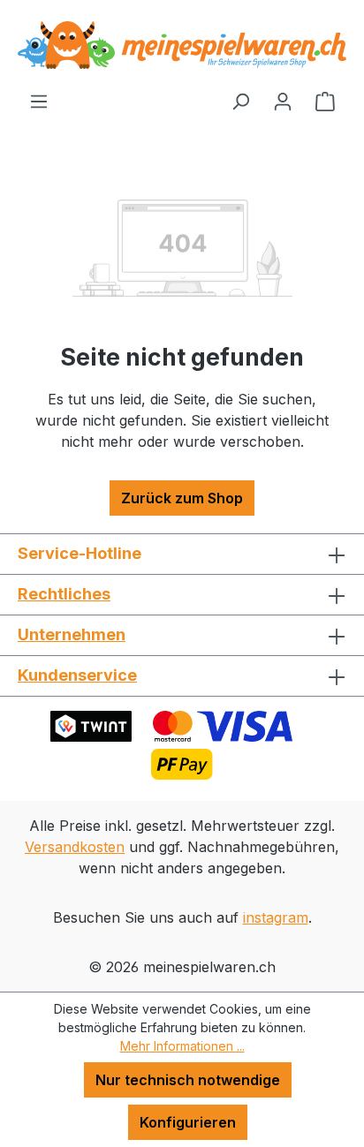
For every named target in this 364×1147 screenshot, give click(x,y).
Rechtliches (64, 594)
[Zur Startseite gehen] (182, 45)
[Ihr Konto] (283, 100)
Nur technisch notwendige (187, 1080)
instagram (275, 917)
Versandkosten (75, 847)
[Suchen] (240, 100)
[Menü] (39, 100)
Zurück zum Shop (182, 498)
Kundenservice (77, 675)
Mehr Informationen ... (182, 1045)
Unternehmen (71, 634)
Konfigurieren (188, 1122)
